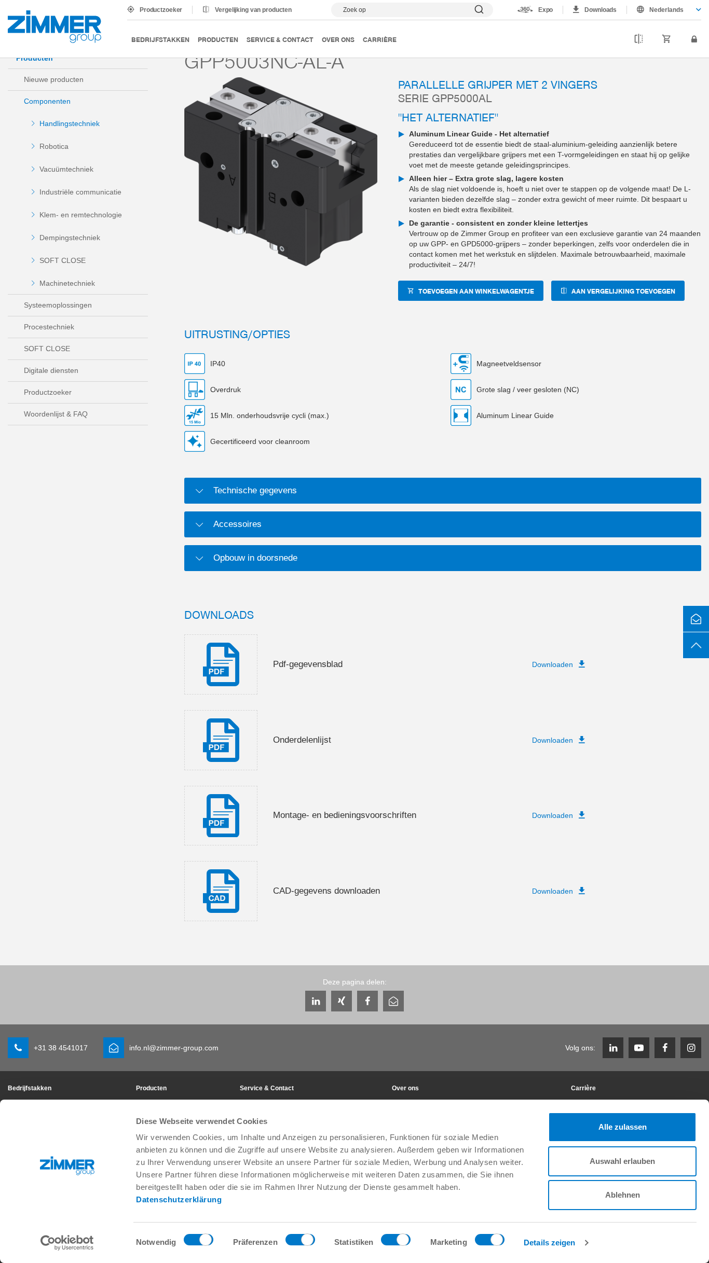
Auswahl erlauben (622, 1161)
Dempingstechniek (69, 237)
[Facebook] (367, 1001)
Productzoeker (161, 9)
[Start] (54, 26)
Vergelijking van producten (253, 9)
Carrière (380, 39)
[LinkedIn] (315, 1001)
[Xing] (341, 1001)
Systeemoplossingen (58, 305)
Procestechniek (49, 327)
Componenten (47, 101)
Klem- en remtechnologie (80, 215)
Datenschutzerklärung (179, 1199)
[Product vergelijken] (638, 39)
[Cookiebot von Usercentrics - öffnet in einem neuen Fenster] (67, 1243)
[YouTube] (639, 1047)
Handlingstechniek (69, 123)
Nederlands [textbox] (666, 9)
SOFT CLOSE (62, 260)
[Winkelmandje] (666, 39)
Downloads (600, 9)
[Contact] (696, 619)
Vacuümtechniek (66, 169)
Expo (545, 9)
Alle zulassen (622, 1126)
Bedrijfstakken (160, 39)
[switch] (300, 1242)
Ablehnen (622, 1194)
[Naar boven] (696, 645)
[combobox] (664, 10)
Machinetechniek (67, 283)
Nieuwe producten (54, 79)
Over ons (338, 39)
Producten (218, 39)
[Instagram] (690, 1047)
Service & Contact (280, 39)
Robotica (54, 146)
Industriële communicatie (80, 192)
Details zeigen (549, 1242)
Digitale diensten (51, 370)
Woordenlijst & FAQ (56, 414)
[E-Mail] (393, 1001)
